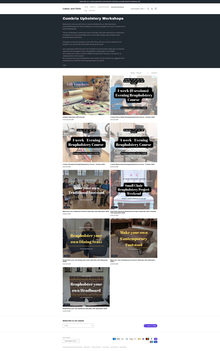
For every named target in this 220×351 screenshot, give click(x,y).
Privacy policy (106, 347)
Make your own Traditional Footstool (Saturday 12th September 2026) (86, 211)
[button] (93, 7)
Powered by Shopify (77, 347)
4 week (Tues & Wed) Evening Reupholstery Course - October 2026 (132, 117)
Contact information (96, 347)
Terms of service (114, 347)
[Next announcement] (157, 1)
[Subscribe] (92, 326)
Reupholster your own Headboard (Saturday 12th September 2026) (85, 308)
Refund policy (87, 347)
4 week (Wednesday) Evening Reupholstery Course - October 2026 (132, 164)
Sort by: (133, 73)
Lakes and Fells (69, 347)
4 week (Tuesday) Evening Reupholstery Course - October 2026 (84, 164)
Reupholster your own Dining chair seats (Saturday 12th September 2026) (85, 260)
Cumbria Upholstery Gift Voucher (74, 117)
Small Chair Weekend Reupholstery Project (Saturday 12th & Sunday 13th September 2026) (133, 212)
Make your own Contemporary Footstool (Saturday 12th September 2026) (132, 260)
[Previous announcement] (63, 1)
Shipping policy (123, 347)
